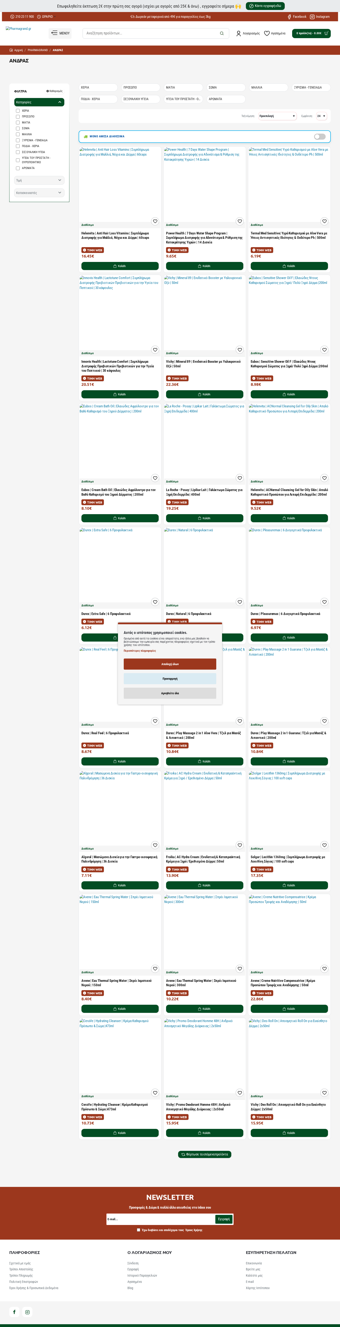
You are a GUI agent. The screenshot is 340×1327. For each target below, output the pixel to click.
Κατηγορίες (23, 102)
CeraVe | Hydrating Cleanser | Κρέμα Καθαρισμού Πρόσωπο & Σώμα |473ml (114, 1107)
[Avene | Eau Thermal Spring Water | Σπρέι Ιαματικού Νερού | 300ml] (204, 935)
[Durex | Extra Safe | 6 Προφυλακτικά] (120, 568)
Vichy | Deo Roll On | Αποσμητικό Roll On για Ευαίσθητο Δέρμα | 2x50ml (288, 1107)
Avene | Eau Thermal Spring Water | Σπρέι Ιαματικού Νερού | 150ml (116, 983)
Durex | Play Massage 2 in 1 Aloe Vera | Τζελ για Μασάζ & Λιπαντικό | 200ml (203, 735)
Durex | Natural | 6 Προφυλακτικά (188, 614)
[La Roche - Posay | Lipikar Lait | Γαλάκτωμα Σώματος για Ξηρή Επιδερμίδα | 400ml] (204, 444)
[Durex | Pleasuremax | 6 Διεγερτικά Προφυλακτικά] (289, 568)
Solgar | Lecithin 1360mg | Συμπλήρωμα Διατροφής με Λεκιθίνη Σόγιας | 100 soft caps (288, 859)
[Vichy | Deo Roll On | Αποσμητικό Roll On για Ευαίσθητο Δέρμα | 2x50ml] (289, 1059)
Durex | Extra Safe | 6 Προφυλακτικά (105, 614)
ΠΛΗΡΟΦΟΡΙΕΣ (24, 1252)
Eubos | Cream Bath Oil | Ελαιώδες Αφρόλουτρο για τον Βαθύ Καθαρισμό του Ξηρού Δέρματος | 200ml (118, 492)
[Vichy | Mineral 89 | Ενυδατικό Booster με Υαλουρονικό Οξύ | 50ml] (204, 316)
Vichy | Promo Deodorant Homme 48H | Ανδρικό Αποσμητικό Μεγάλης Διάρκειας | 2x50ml (198, 1107)
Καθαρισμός (56, 91)
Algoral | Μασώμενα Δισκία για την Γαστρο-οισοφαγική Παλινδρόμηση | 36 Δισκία (119, 859)
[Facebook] (14, 1312)
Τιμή (19, 180)
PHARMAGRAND (38, 50)
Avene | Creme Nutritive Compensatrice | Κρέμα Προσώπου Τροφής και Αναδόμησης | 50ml (283, 983)
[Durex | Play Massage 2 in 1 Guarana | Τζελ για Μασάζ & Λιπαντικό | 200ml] (289, 687)
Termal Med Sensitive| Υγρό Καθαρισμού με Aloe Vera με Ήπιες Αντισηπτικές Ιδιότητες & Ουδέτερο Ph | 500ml (289, 235)
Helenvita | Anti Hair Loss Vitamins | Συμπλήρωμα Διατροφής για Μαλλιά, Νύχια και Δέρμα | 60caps (115, 235)
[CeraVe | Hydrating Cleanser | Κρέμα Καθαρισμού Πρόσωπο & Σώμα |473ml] (120, 1059)
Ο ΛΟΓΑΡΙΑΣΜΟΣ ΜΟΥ (149, 1252)
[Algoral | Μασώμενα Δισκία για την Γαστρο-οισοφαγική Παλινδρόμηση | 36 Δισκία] (120, 811)
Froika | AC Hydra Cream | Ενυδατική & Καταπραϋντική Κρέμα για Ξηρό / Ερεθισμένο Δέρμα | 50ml (203, 859)
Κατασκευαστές (26, 193)
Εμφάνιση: (307, 116)
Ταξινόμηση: (248, 116)
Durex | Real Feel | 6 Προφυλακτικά (105, 733)
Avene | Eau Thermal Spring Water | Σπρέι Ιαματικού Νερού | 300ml (201, 983)
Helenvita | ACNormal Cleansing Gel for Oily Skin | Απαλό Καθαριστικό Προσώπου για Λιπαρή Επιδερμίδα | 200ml (289, 492)
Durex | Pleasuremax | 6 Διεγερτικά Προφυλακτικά (285, 614)
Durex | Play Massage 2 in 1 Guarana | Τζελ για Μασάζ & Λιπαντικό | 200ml (288, 735)
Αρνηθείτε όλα (170, 693)
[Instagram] (27, 1312)
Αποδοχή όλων (170, 664)
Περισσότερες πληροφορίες (140, 650)
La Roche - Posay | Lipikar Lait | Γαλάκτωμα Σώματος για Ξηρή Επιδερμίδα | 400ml (204, 492)
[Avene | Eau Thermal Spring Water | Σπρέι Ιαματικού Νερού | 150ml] (120, 935)
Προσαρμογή (170, 678)
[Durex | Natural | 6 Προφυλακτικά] (204, 568)
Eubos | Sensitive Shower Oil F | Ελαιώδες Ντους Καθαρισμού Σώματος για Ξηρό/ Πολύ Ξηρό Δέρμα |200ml (289, 363)
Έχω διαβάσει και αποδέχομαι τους (171, 1230)
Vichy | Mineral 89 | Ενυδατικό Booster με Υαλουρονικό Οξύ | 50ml (203, 363)
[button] (120, 266)
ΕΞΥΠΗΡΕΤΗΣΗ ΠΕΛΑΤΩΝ (271, 1252)
